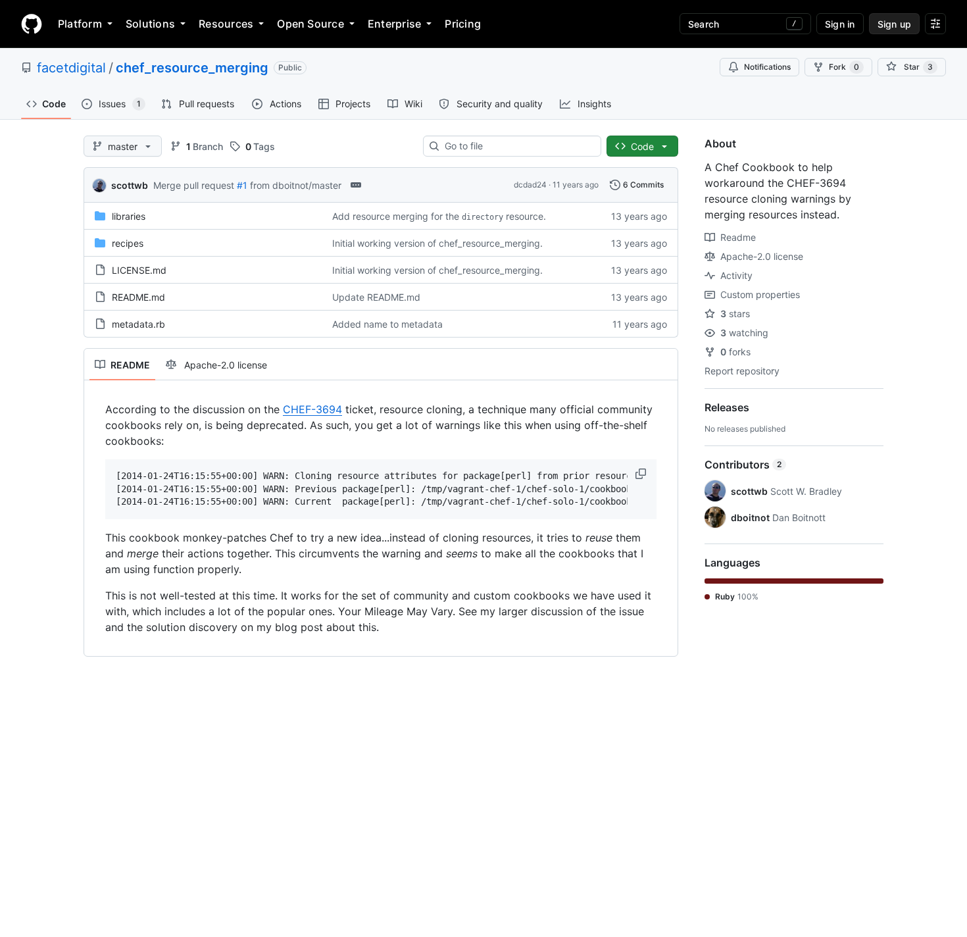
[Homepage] (31, 23)
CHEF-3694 (312, 409)
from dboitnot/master (295, 185)
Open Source (310, 23)
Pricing (463, 23)
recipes (127, 243)
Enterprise (394, 23)
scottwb (129, 185)
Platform (80, 23)
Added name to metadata (387, 324)
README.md (138, 297)
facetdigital (71, 68)
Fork (844, 67)
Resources (226, 23)
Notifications (767, 67)
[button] (642, 474)
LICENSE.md (139, 270)
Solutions (150, 23)
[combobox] (517, 146)
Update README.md (376, 297)
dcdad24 (530, 185)
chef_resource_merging (192, 68)
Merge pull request (193, 185)
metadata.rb (138, 324)
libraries (128, 216)
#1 (242, 185)
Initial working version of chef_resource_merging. (437, 243)
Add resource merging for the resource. (439, 216)
